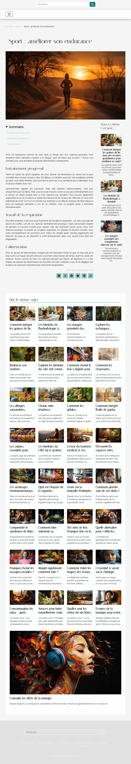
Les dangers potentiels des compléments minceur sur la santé (111, 240)
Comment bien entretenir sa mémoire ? (47, 531)
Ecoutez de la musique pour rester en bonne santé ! (108, 612)
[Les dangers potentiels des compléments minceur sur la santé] (111, 226)
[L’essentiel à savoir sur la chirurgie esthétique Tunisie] (108, 557)
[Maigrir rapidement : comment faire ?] (51, 557)
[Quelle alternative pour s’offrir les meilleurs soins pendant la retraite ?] (108, 516)
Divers (104, 742)
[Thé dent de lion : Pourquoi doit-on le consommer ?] (80, 516)
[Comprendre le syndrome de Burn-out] (22, 516)
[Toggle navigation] (9, 14)
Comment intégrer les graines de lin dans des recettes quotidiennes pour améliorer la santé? (111, 155)
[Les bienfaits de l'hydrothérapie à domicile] (111, 186)
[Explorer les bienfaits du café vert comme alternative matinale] (51, 354)
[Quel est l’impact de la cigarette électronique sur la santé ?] (51, 476)
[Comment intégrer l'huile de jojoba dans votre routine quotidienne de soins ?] (108, 394)
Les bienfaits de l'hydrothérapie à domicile (111, 198)
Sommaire (16, 127)
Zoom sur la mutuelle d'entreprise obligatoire (79, 490)
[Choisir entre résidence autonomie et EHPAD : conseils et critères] (51, 394)
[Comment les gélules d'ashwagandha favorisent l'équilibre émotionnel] (80, 394)
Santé (18, 26)
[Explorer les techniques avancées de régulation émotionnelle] (108, 313)
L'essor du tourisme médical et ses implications (79, 450)
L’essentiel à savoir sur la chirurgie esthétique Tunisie (107, 571)
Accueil (9, 26)
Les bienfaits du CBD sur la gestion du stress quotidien (50, 450)
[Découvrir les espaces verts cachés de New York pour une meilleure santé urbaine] (108, 435)
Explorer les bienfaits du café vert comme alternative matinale (51, 369)
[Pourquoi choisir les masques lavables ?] (22, 557)
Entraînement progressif (18, 133)
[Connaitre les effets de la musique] (65, 662)
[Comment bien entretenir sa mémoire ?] (51, 516)
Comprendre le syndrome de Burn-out (22, 531)
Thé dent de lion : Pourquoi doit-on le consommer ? (79, 531)
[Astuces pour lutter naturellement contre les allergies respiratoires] (51, 597)
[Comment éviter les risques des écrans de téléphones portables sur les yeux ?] (80, 557)
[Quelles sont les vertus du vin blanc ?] (80, 597)
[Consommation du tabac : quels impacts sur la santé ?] (22, 597)
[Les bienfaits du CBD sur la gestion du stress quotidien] (51, 435)
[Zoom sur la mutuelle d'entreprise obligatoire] (80, 476)
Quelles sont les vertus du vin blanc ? (79, 612)
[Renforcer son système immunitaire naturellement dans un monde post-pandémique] (22, 354)
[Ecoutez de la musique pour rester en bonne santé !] (108, 597)
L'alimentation (13, 144)
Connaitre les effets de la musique (31, 698)
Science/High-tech (84, 744)
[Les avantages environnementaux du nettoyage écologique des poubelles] (22, 476)
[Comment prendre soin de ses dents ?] (108, 476)
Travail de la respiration (18, 138)
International (46, 742)
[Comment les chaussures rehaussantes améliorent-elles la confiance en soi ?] (108, 354)
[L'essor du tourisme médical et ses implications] (80, 435)
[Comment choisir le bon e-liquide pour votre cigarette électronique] (80, 354)
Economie (27, 742)
